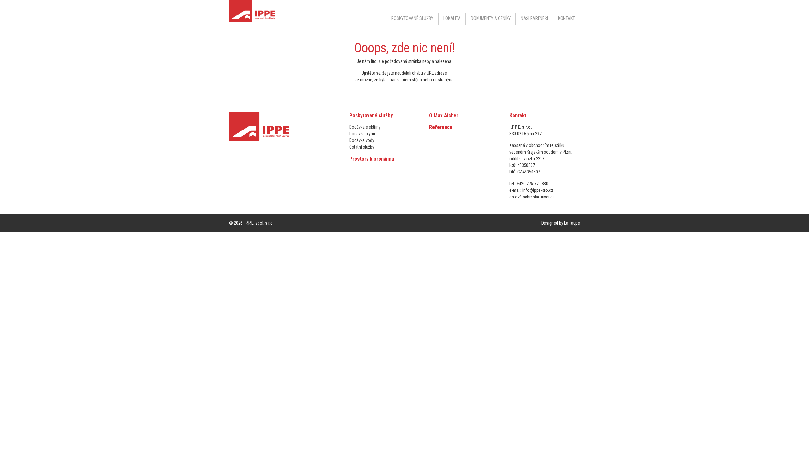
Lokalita (452, 18)
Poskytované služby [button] (412, 18)
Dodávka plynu (362, 133)
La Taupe (572, 223)
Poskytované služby (371, 115)
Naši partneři (534, 18)
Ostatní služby (361, 146)
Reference (441, 127)
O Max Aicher (443, 115)
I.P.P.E (248, 223)
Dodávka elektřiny (364, 127)
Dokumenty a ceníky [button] (491, 18)
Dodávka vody (361, 140)
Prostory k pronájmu (371, 158)
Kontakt (566, 18)
